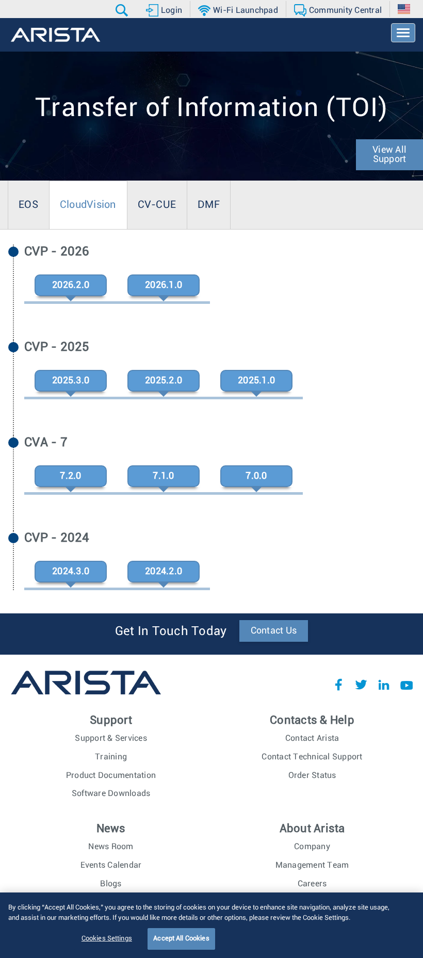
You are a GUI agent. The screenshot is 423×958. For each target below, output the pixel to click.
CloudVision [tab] (88, 205)
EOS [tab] (28, 205)
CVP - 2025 (57, 347)
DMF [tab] (209, 205)
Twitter (361, 684)
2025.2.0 (163, 380)
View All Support (389, 154)
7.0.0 (256, 476)
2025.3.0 (70, 380)
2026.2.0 (70, 285)
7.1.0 (163, 476)
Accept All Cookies (181, 938)
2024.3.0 (70, 571)
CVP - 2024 (57, 538)
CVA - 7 (46, 442)
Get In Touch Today (171, 631)
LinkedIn (384, 684)
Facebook (338, 684)
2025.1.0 (256, 380)
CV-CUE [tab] (157, 205)
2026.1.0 (163, 285)
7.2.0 (70, 476)
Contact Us (274, 631)
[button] (123, 10)
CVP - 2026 (57, 252)
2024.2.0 (163, 571)
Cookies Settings (107, 938)
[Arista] (55, 34)
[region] (211, 925)
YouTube (406, 684)
